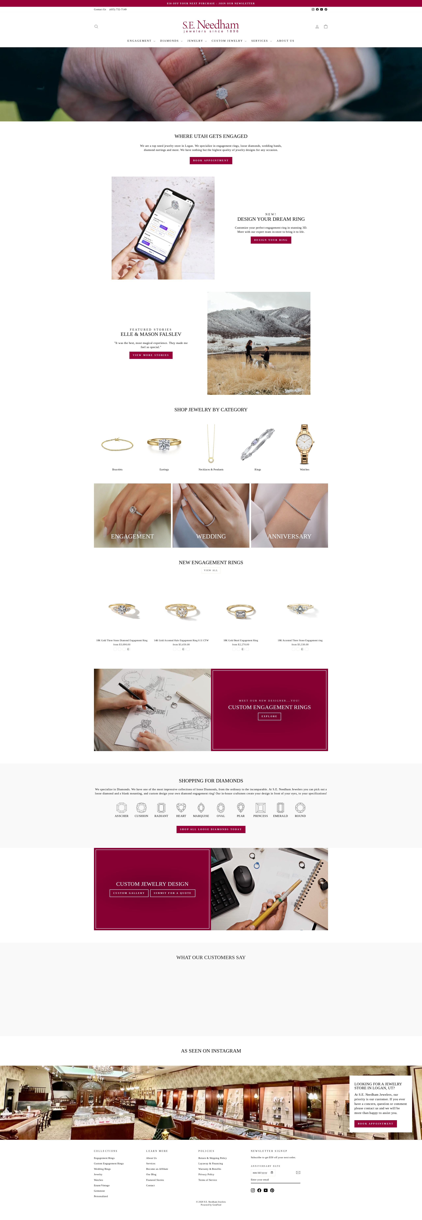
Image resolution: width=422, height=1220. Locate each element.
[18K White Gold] (119, 649)
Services (260, 40)
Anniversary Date (266, 1166)
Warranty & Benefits (209, 1168)
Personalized (101, 1196)
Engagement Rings (104, 1158)
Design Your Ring (233, 111)
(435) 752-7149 (118, 9)
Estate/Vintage (102, 1185)
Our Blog (151, 1174)
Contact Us (100, 9)
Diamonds (170, 40)
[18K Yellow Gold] (115, 649)
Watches (98, 1179)
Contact (150, 1185)
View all (211, 570)
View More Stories (151, 355)
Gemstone (99, 1190)
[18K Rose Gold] (124, 649)
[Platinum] (128, 649)
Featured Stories (155, 1179)
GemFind (216, 1205)
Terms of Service (207, 1179)
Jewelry (195, 40)
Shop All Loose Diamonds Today (211, 829)
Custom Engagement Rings (109, 1163)
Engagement (140, 40)
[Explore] (269, 710)
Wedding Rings (102, 1168)
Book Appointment (189, 111)
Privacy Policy (206, 1174)
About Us (286, 40)
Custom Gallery (129, 893)
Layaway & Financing (210, 1163)
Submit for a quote (173, 893)
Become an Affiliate (157, 1168)
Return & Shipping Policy (212, 1158)
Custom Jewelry (228, 40)
